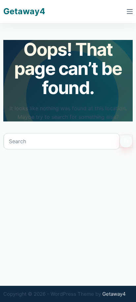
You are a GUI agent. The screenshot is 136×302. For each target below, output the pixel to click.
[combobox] (62, 141)
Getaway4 (24, 11)
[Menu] (130, 12)
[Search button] (126, 141)
